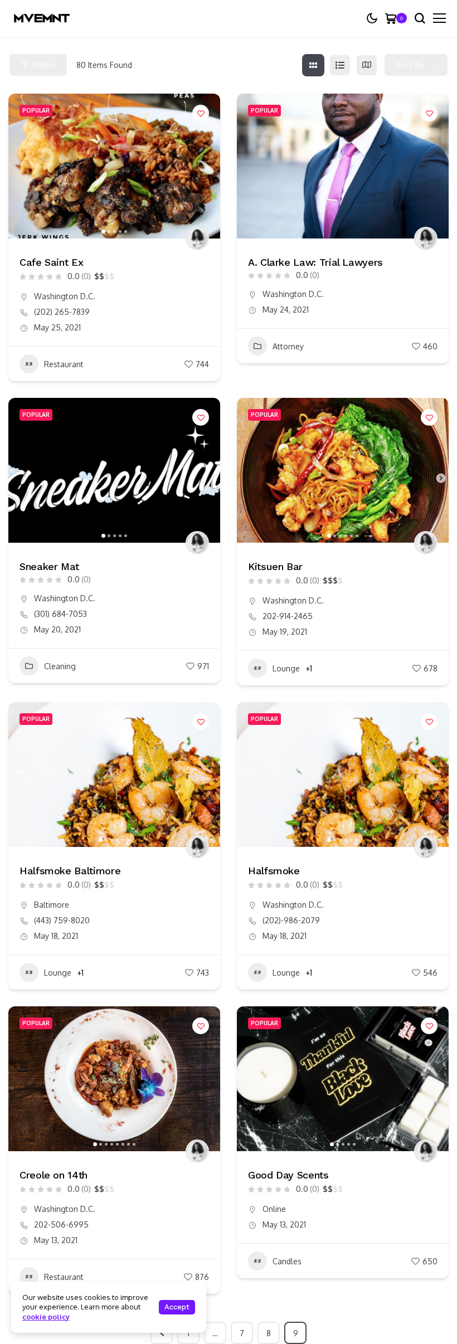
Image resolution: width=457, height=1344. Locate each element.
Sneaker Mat (49, 566)
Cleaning (60, 666)
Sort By (410, 64)
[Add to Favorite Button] (200, 113)
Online (274, 1209)
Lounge (286, 668)
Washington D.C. (64, 296)
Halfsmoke (274, 870)
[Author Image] (197, 238)
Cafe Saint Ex (51, 262)
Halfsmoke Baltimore (70, 870)
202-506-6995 (61, 1224)
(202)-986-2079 (291, 920)
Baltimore (51, 904)
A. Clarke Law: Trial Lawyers (315, 262)
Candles (287, 1261)
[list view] (340, 65)
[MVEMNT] (41, 18)
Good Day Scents (288, 1175)
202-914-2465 (287, 616)
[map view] (367, 65)
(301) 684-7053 (60, 614)
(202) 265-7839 (62, 311)
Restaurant (64, 364)
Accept (176, 1307)
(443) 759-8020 (62, 920)
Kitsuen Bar (275, 566)
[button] (22, 166)
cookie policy (46, 1316)
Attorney (288, 346)
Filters (44, 64)
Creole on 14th (53, 1175)
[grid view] (313, 65)
